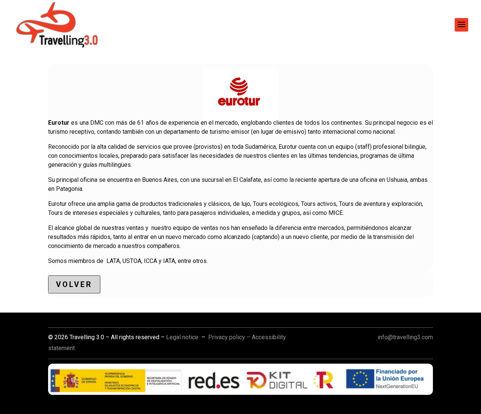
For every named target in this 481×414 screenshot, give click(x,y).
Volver (74, 284)
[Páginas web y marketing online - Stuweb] (240, 379)
